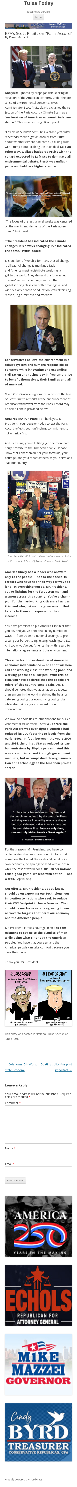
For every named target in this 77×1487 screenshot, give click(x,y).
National (41, 1034)
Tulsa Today (38, 3)
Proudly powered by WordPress (23, 1479)
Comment (13, 1103)
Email (10, 1164)
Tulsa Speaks (56, 1034)
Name (10, 1148)
